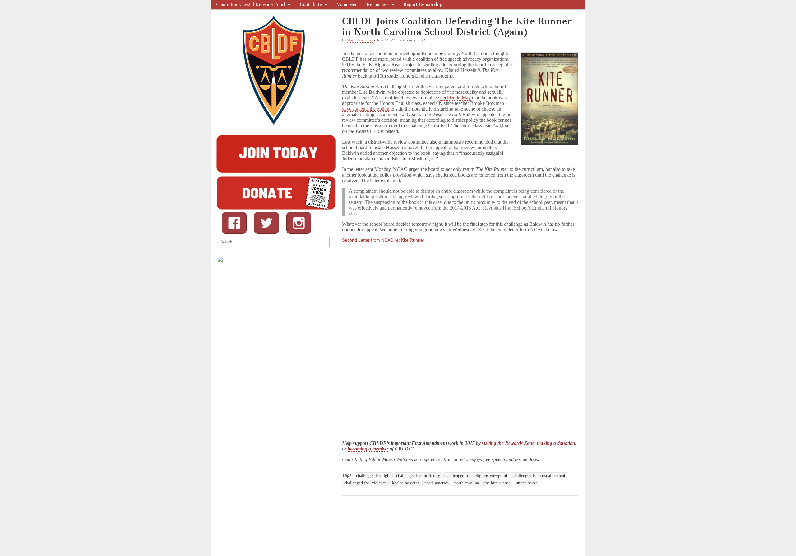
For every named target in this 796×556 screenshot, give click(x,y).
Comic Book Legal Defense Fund (250, 4)
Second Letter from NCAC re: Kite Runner (383, 240)
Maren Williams (360, 40)
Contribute (311, 4)
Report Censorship (423, 4)
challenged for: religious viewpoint (476, 475)
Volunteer (347, 4)
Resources (378, 4)
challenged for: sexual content (539, 475)
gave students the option (365, 108)
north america (436, 482)
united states (526, 482)
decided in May (455, 97)
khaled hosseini (405, 482)
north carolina (466, 482)
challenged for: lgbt (373, 475)
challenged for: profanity (418, 475)
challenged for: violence (365, 482)
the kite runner (497, 482)
